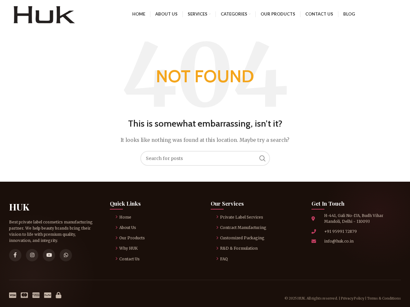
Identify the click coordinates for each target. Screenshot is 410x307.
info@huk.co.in (339, 241)
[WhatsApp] (66, 255)
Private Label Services (241, 217)
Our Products (132, 237)
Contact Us (129, 258)
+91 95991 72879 (340, 231)
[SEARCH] (262, 158)
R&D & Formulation (239, 248)
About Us (127, 227)
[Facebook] (15, 255)
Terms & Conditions (384, 298)
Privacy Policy (352, 298)
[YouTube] (49, 255)
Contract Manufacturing (243, 227)
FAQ (224, 258)
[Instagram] (32, 255)
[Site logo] (44, 14)
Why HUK (128, 248)
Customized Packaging (242, 237)
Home (125, 217)
